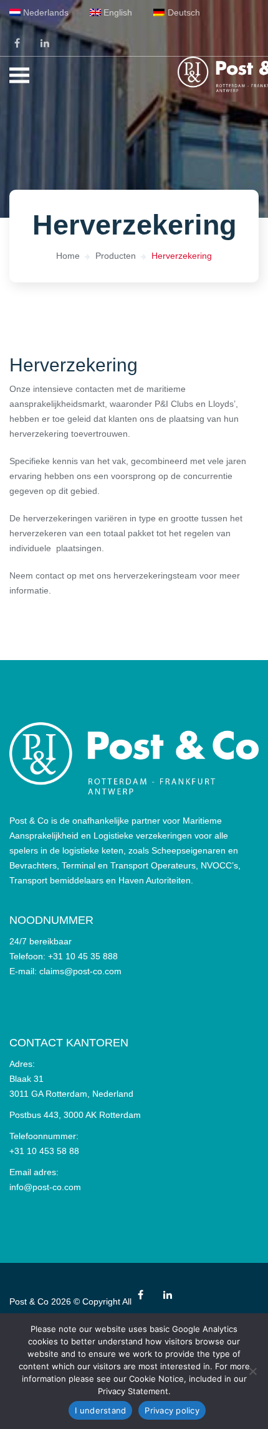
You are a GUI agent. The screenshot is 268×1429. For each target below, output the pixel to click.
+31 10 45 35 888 (83, 956)
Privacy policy (172, 1410)
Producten (115, 256)
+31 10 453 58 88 (44, 1151)
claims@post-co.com (80, 971)
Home (68, 256)
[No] (252, 1371)
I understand (100, 1410)
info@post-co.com (45, 1187)
